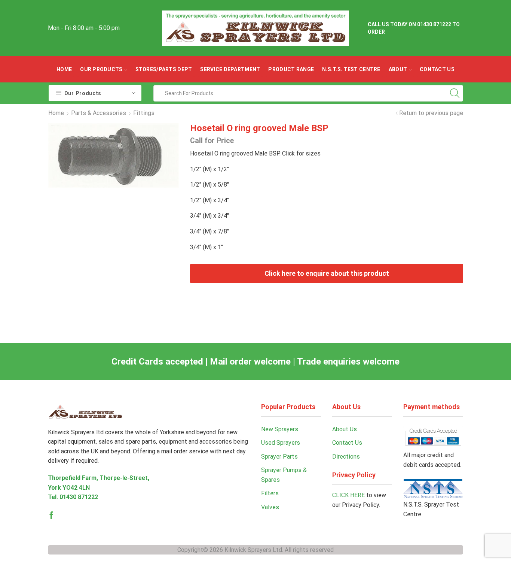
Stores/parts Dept (163, 69)
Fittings (143, 113)
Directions (346, 456)
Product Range (291, 69)
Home (64, 69)
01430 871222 (78, 497)
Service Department (230, 69)
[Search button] (455, 93)
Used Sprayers (280, 442)
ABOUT (398, 69)
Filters (270, 493)
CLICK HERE (348, 495)
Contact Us (437, 69)
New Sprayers (279, 429)
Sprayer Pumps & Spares (284, 474)
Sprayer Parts (279, 456)
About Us (344, 429)
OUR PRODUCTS (101, 69)
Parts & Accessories (98, 113)
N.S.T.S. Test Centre (351, 69)
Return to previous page (431, 113)
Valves (270, 507)
